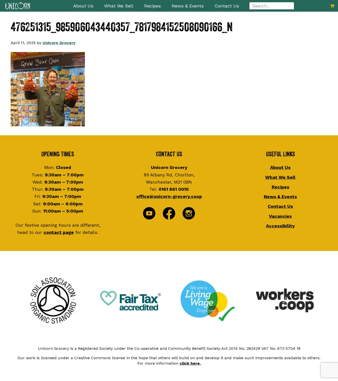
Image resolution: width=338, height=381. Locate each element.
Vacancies (280, 216)
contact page (59, 232)
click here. (190, 363)
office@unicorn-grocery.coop (169, 196)
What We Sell (280, 177)
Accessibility (280, 225)
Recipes (280, 187)
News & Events (280, 196)
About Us (280, 167)
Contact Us (280, 206)
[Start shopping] (332, 5)
